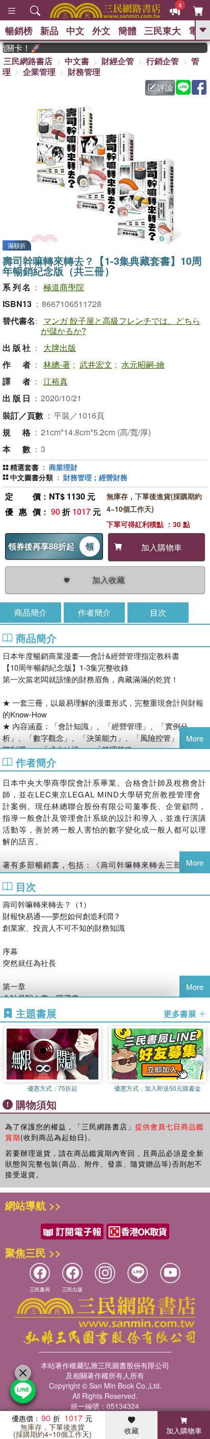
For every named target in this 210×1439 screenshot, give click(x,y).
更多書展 (181, 1014)
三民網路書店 (28, 61)
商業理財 (63, 467)
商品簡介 (30, 612)
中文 (75, 30)
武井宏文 (96, 364)
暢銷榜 (19, 30)
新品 (49, 30)
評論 (165, 87)
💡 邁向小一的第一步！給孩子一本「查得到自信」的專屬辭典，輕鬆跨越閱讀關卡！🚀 (15, 48)
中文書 (77, 61)
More (194, 738)
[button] (202, 1059)
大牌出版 (59, 347)
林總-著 (56, 364)
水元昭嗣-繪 (143, 364)
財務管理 (84, 71)
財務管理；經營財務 (95, 477)
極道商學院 (63, 287)
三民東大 (162, 30)
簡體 (127, 30)
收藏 (131, 1430)
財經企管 (117, 61)
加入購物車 (184, 1430)
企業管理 (39, 71)
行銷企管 (162, 61)
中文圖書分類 (31, 477)
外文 (101, 30)
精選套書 (24, 467)
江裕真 (55, 381)
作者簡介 (94, 612)
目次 (158, 612)
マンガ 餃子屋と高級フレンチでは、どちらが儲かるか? (120, 325)
